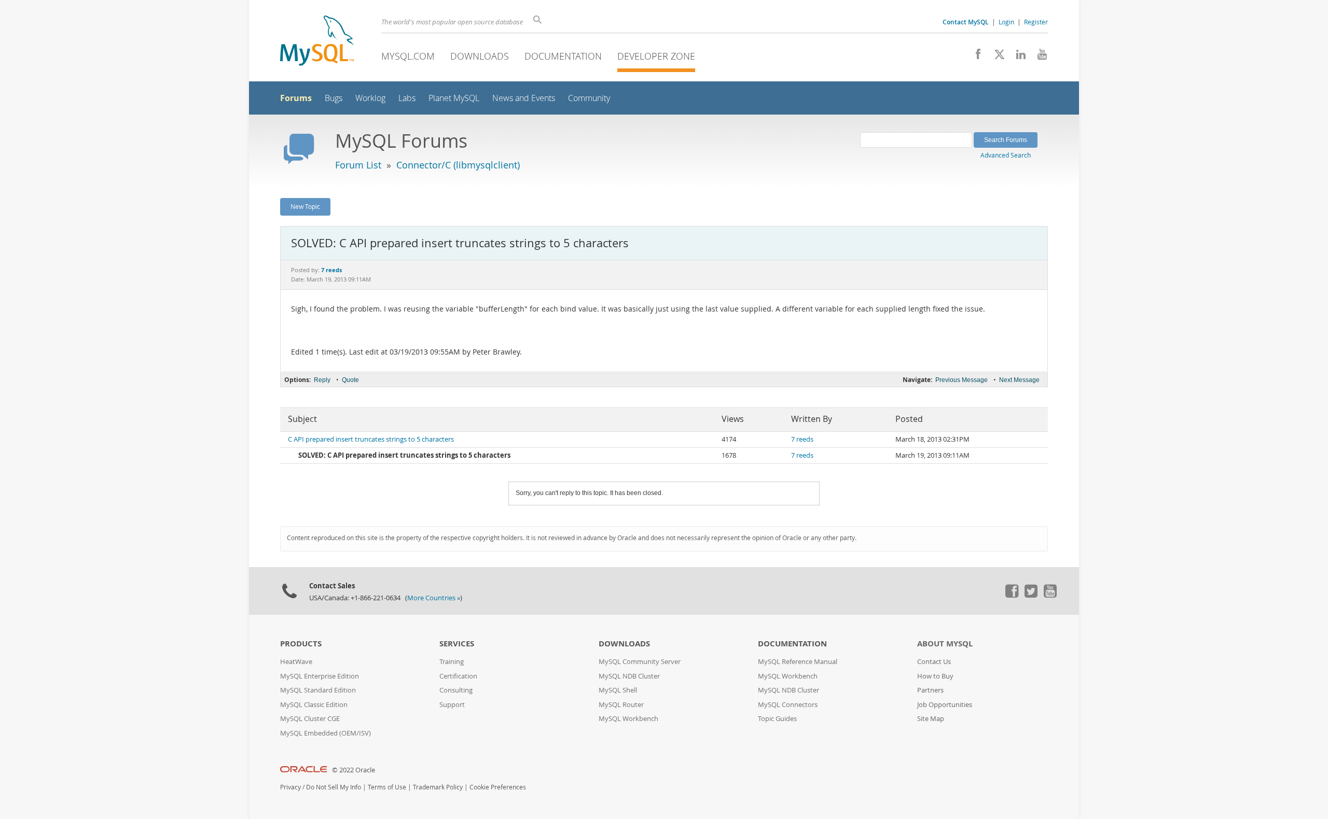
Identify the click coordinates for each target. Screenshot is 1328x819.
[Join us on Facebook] (974, 57)
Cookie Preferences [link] (497, 787)
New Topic (305, 206)
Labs (407, 98)
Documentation (563, 56)
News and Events (523, 98)
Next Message (1019, 380)
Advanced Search (1005, 155)
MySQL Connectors (788, 704)
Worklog (370, 98)
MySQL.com (408, 56)
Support (452, 704)
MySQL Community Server (640, 661)
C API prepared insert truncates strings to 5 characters (371, 439)
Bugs (333, 98)
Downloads (479, 56)
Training (451, 661)
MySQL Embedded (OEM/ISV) (325, 733)
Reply (322, 380)
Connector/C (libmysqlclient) (458, 165)
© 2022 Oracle (353, 770)
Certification (458, 676)
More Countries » (433, 598)
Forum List (358, 165)
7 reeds (802, 439)
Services (456, 643)
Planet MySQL (453, 98)
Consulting (456, 690)
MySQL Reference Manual (797, 661)
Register (1036, 22)
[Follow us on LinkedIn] (1017, 57)
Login (1006, 22)
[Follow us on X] (995, 57)
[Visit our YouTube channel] (1038, 57)
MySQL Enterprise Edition (319, 676)
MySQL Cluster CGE (310, 718)
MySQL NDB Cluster (629, 676)
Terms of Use (387, 787)
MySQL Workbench (628, 718)
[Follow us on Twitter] (1030, 595)
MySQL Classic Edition (314, 704)
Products (301, 643)
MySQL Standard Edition (318, 690)
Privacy (290, 787)
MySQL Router (621, 704)
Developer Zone (656, 56)
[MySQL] (317, 41)
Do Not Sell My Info (333, 787)
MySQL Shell (618, 690)
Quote (350, 380)
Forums (296, 98)
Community (589, 98)
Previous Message (961, 380)
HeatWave (296, 661)
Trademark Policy (438, 787)
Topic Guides (777, 718)
